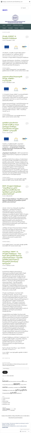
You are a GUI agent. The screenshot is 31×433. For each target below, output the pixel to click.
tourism (20, 70)
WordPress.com (6, 404)
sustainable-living (16, 387)
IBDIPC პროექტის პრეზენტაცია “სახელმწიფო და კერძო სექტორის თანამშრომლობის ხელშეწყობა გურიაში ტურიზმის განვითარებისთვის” (11, 190)
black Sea (10, 381)
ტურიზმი (4, 70)
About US (9, 25)
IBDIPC (4, 10)
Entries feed (5, 401)
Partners (16, 28)
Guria (3, 245)
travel (8, 390)
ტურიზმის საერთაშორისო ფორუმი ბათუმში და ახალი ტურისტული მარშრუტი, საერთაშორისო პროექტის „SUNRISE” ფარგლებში (10, 126)
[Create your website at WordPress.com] (15, 1)
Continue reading (6, 68)
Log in (3, 399)
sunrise (16, 70)
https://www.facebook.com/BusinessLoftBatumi (12, 55)
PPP (9, 245)
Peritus (21, 384)
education (14, 381)
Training (4, 390)
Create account (6, 398)
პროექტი (22, 244)
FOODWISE (10, 28)
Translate (12, 410)
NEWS (7, 69)
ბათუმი (11, 390)
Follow (5, 372)
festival (25, 381)
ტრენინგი (8, 393)
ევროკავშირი (22, 69)
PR (25, 384)
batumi (7, 70)
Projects (4, 28)
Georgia (3, 384)
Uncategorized (12, 69)
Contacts (22, 28)
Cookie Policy (5, 427)
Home (4, 25)
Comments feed (6, 402)
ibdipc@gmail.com (12, 349)
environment (19, 381)
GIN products (8, 384)
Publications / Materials (18, 25)
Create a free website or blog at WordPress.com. (12, 415)
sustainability (10, 387)
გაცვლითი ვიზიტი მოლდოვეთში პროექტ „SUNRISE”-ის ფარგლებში (12, 78)
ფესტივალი (19, 393)
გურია (18, 244)
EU (10, 70)
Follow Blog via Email (6, 362)
